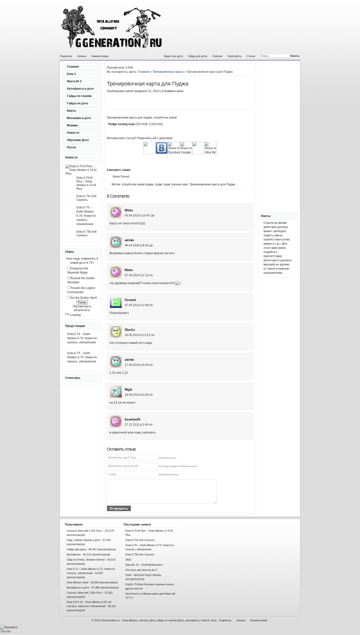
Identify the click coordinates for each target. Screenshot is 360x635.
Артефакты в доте (80, 88)
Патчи (71, 147)
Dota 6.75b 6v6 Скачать (86, 233)
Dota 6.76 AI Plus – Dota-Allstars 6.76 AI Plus (86, 183)
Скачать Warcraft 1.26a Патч (84, 592)
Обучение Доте (78, 140)
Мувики (72, 125)
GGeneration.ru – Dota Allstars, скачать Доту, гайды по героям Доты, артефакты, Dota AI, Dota (158, 620)
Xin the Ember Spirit (83, 298)
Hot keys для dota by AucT (141, 569)
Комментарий (258, 620)
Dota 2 (71, 74)
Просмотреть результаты (82, 308)
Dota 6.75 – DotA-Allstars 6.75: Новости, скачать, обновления (82, 357)
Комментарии (100, 56)
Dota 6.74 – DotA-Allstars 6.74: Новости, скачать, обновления (82, 338)
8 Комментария (172, 91)
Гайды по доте (77, 103)
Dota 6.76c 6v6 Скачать (86, 198)
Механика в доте (79, 118)
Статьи (250, 56)
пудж (158, 184)
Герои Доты (234, 56)
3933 (128, 559)
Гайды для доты (197, 56)
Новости (73, 132)
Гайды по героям (79, 96)
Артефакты (74, 554)
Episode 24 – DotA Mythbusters (144, 564)
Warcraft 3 (74, 81)
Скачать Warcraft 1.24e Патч (84, 530)
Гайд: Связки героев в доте (83, 540)
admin (130, 91)
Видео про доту (173, 56)
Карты (71, 110)
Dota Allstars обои (77, 582)
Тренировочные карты (168, 71)
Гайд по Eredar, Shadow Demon (86, 559)
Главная (73, 66)
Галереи (217, 56)
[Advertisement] (164, 102)
